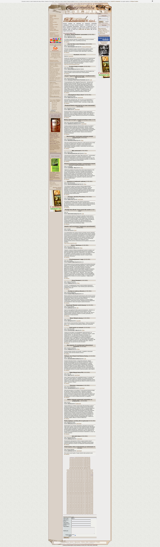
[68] (85, 465)
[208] (86, 482)
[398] (86, 506)
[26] (81, 460)
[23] (75, 460)
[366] (81, 502)
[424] (76, 510)
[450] (92, 512)
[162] (70, 477)
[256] (81, 488)
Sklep (87, 542)
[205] (78, 482)
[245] (78, 487)
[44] (77, 462)
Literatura (52, 28)
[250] (92, 487)
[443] (73, 512)
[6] (82, 457)
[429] (89, 510)
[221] (68, 485)
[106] (81, 470)
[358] (86, 501)
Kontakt (98, 542)
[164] (76, 477)
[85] (79, 467)
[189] (89, 480)
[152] (70, 476)
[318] (86, 496)
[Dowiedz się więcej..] (55, 211)
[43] (75, 462)
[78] (85, 466)
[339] (89, 498)
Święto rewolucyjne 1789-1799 (55, 142)
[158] (86, 476)
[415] (78, 508)
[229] (89, 485)
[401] (68, 507)
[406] (81, 507)
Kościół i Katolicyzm (54, 18)
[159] (89, 476)
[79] (87, 466)
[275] (78, 491)
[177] (84, 478)
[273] (73, 491)
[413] (73, 508)
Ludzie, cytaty (53, 29)
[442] (70, 512)
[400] (92, 506)
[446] (81, 512)
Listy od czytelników (54, 36)
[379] (89, 503)
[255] (78, 488)
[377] (84, 503)
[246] (81, 487)
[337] (84, 498)
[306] (81, 495)
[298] (86, 493)
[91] (70, 468)
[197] (84, 481)
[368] (86, 502)
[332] (70, 498)
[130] (92, 472)
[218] (86, 483)
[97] (83, 468)
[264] (76, 490)
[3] (78, 457)
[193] (73, 481)
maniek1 (78, 320)
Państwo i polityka (54, 24)
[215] (78, 483)
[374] (76, 503)
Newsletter (102, 33)
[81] (70, 467)
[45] (79, 462)
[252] (70, 488)
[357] (84, 501)
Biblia (51, 17)
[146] (81, 475)
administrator (91, 543)
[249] (89, 487)
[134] (76, 473)
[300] (92, 493)
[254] (76, 488)
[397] (84, 506)
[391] (68, 506)
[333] (73, 498)
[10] (89, 457)
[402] (70, 507)
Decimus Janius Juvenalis (57, 188)
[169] (89, 477)
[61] (70, 465)
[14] (77, 458)
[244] (76, 487)
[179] (89, 478)
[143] (73, 475)
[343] (73, 500)
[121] (68, 472)
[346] (81, 500)
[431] (68, 511)
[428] (86, 510)
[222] (70, 485)
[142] (70, 475)
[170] (92, 477)
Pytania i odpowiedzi (54, 35)
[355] (78, 501)
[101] (68, 470)
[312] (70, 496)
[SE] (57, 42)
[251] (68, 488)
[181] (68, 480)
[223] (73, 485)
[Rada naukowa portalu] (100, 12)
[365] (78, 502)
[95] (78, 468)
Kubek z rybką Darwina (55, 132)
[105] (78, 470)
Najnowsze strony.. (54, 60)
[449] (89, 512)
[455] (78, 513)
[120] (91, 471)
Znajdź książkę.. (53, 151)
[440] (92, 511)
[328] (86, 497)
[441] (68, 512)
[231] (68, 486)
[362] (70, 502)
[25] (79, 460)
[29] (87, 460)
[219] (89, 483)
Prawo (51, 23)
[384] (76, 505)
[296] (81, 493)
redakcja (86, 543)
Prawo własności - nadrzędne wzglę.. (54, 72)
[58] (85, 463)
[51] (70, 463)
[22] (73, 460)
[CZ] (51, 42)
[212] (70, 483)
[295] (78, 493)
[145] (78, 475)
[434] (76, 511)
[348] (86, 500)
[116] (81, 471)
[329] (89, 497)
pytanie (51, 67)
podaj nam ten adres (84, 29)
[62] (73, 465)
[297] (84, 493)
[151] (68, 476)
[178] (86, 478)
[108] (86, 470)
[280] (92, 491)
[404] (76, 507)
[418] (86, 508)
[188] (86, 480)
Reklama (83, 542)
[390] (92, 505)
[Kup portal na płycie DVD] (78, 12)
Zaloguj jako (104, 15)
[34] (77, 461)
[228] (86, 485)
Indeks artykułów (102, 29)
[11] (70, 458)
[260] (92, 488)
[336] (81, 498)
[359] (89, 501)
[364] (76, 502)
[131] (68, 473)
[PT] (54, 40)
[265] (78, 490)
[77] (83, 466)
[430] (92, 510)
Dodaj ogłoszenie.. (55, 96)
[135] (78, 473)
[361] (68, 502)
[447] (84, 512)
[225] (78, 485)
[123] (73, 472)
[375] (78, 503)
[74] (77, 466)
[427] (84, 510)
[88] (85, 467)
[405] (78, 507)
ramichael (79, 37)
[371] (68, 503)
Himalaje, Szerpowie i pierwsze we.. (55, 79)
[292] (70, 493)
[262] (70, 490)
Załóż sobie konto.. (103, 23)
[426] (81, 510)
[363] (73, 502)
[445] (78, 512)
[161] (68, 477)
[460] (92, 513)
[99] (87, 468)
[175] (78, 478)
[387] (84, 505)
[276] (81, 491)
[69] (87, 465)
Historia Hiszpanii (53, 139)
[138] (86, 473)
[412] (70, 508)
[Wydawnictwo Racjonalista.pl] (92, 12)
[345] (78, 500)
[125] (78, 472)
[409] (89, 507)
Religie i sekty (53, 16)
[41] (70, 462)
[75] (79, 466)
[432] (70, 511)
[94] (76, 468)
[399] (89, 506)
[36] (81, 461)
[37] (83, 461)
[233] (73, 486)
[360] (92, 501)
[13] (75, 458)
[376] (81, 503)
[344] (76, 500)
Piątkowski (78, 403)
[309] (89, 495)
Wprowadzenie (102, 28)
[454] (76, 513)
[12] (72, 458)
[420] (92, 508)
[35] (79, 461)
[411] (68, 508)
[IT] (59, 39)
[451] (68, 513)
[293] (73, 493)
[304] (76, 495)
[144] (76, 475)
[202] (70, 482)
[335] (78, 498)
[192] (70, 481)
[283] (73, 492)
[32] (73, 461)
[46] (81, 462)
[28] (85, 460)
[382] (70, 505)
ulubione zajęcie (54, 65)
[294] (76, 493)
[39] (87, 461)
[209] (89, 482)
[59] (87, 463)
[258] (86, 488)
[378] (86, 503)
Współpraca (52, 33)
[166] (81, 477)
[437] (84, 511)
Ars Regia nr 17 (53, 140)
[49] (87, 462)
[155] (78, 476)
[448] (86, 512)
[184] (76, 480)
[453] (73, 513)
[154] (76, 476)
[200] (92, 481)
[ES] (51, 40)
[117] (83, 471)
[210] (92, 482)
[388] (86, 505)
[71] (70, 466)
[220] (92, 483)
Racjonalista (68, 543)
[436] (81, 511)
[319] (89, 496)
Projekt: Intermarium (104, 53)
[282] (70, 492)
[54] (77, 463)
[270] (92, 490)
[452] (70, 513)
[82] (73, 467)
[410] (92, 507)
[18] (85, 458)
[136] (81, 473)
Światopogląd (53, 15)
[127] (84, 472)
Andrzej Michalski (86, 46)
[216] (81, 483)
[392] (70, 506)
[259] (89, 488)
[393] (73, 506)
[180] (92, 478)
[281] (68, 492)
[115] (78, 471)
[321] (68, 497)
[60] (89, 463)
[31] (70, 461)
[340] (92, 498)
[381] (68, 505)
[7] (84, 457)
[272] (70, 491)
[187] (84, 480)
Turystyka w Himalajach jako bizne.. (55, 77)
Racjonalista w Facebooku (104, 42)
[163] (73, 477)
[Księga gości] (87, 12)
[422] (70, 510)
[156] (81, 476)
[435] (78, 511)
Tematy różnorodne (54, 30)
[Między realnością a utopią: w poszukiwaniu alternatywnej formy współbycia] (55, 171)
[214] (76, 483)
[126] (81, 472)
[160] (92, 476)
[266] (81, 490)
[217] (84, 483)
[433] (73, 511)
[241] (68, 487)
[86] (81, 467)
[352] (70, 501)
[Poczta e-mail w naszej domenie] (73, 12)
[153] (73, 476)
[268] (86, 490)
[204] (76, 482)
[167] (84, 477)
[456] (81, 513)
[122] (70, 472)
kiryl (75, 230)
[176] (81, 478)
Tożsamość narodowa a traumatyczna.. (55, 74)
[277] (84, 491)
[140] (92, 473)
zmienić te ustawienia (115, 1)
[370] (92, 502)
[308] (86, 495)
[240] (92, 486)
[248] (86, 487)
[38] (85, 461)
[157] (84, 476)
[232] (70, 486)
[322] (70, 497)
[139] (89, 473)
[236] (81, 486)
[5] (81, 457)
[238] (86, 486)
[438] (86, 511)
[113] (73, 471)
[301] (68, 495)
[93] (74, 468)
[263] (73, 490)
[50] (89, 462)
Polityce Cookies (134, 1)
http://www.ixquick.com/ (70, 243)
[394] (76, 506)
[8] (85, 457)
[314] (76, 496)
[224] (76, 485)
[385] (78, 505)
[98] (85, 468)
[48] (85, 462)
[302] (70, 495)
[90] (89, 467)
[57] (83, 463)
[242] (70, 487)
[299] (89, 493)
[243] (73, 487)
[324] (76, 497)
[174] (76, 478)
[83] (75, 467)
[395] (78, 506)
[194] (76, 481)
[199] (89, 481)
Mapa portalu (77, 542)
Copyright (74, 543)
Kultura (51, 25)
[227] (84, 485)
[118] (86, 471)
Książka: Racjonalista (103, 31)
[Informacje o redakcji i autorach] (96, 12)
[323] (73, 497)
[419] (89, 508)
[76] (81, 466)
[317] (84, 496)
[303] (73, 495)
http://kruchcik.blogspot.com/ (71, 64)
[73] (75, 466)
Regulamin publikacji (65, 542)
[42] (73, 462)
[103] (73, 470)
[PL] (51, 39)
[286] (81, 492)
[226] (81, 485)
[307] (84, 495)
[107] (84, 470)
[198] (86, 481)
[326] (81, 497)
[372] (70, 503)
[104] (76, 470)
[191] (68, 481)
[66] (81, 465)
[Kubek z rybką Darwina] (55, 131)
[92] (72, 468)
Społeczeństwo (53, 22)
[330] (92, 497)
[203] (73, 482)
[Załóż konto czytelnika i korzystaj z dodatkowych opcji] (105, 12)
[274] (76, 491)
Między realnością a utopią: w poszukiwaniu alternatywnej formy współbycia (55, 174)
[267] (84, 490)
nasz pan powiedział (55, 68)
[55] (79, 463)
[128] (86, 472)
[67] (83, 465)
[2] (76, 457)
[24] (77, 460)
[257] (84, 488)
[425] (78, 510)
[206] (81, 482)
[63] (75, 465)
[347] (84, 500)
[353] (73, 501)
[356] (81, 501)
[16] (81, 458)
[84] (77, 467)
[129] (89, 472)
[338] (86, 498)
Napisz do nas (103, 32)
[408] (86, 507)
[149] (89, 475)
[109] (89, 470)
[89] (87, 467)
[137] (84, 473)
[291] (68, 493)
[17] (83, 458)
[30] (89, 460)
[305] (78, 495)
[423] (73, 510)
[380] (92, 503)
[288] (86, 492)
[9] (87, 457)
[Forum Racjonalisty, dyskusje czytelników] (69, 12)
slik (91, 79)
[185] (78, 480)
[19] (87, 458)
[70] (89, 465)
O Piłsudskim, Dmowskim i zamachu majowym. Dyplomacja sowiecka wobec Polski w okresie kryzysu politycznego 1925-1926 (55, 146)
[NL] (59, 42)
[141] (68, 475)
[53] (75, 463)
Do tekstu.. (67, 41)
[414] (76, 508)
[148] (86, 475)
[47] (83, 462)
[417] (84, 508)
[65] (79, 465)
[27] (83, 460)
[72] (73, 466)
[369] (89, 502)
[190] (92, 480)
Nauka (51, 21)
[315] (78, 496)
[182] (70, 480)
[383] (73, 505)
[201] (68, 482)
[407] (84, 507)
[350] (92, 500)
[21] (70, 460)
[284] (76, 492)
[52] (73, 463)
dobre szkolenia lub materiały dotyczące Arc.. (55, 94)
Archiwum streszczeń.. (54, 61)
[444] (76, 512)
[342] (70, 500)
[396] (81, 506)
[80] (89, 466)
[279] (89, 491)
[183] (73, 480)
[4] (79, 457)
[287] (84, 492)
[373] (73, 503)
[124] (76, 472)
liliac (82, 140)
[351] (68, 501)
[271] (68, 491)
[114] (76, 471)
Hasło (99, 18)
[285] (78, 492)
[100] (89, 468)
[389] (89, 505)
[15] (79, 458)
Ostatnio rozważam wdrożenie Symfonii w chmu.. (55, 87)
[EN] (54, 39)
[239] (89, 486)
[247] (84, 487)
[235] (78, 486)
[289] (89, 492)
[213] (73, 483)
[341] (68, 500)
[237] (84, 486)
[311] (68, 496)
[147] (84, 475)
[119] (89, 471)
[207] (84, 482)
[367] (84, 502)
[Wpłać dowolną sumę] (55, 49)
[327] (84, 497)
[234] (76, 486)
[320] (92, 496)
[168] (86, 477)
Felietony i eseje (53, 26)
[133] (73, 473)
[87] (83, 467)
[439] (89, 511)
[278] (86, 491)
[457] (84, 513)
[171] (68, 478)
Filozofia (52, 19)
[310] (92, 495)
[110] (92, 470)
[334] (76, 498)
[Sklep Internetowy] (82, 12)
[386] (81, 505)
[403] (73, 507)
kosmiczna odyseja (54, 70)
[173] (73, 478)
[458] (86, 513)
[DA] (54, 42)
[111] (68, 471)
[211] (68, 483)
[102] (70, 470)
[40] (89, 461)
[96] (81, 468)
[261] (68, 490)
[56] (81, 463)
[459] (89, 513)
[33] (75, 461)
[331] (68, 498)
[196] (81, 481)
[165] (78, 477)
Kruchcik (70, 56)
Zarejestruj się (92, 542)
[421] (68, 510)
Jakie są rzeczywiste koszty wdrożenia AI (55, 90)
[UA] (59, 40)
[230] (92, 485)
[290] (92, 492)
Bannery (71, 542)
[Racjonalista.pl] (80, 9)
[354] (76, 501)
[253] (73, 488)
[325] (78, 497)
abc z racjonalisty (54, 66)
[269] (89, 490)
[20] (89, 458)
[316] (81, 496)
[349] (89, 500)
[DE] (57, 40)
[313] (73, 496)
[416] (81, 508)
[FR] (57, 39)
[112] (71, 471)
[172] (70, 478)
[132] (70, 473)
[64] (77, 465)
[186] (81, 480)
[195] (78, 481)
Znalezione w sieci (54, 32)
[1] (75, 457)
